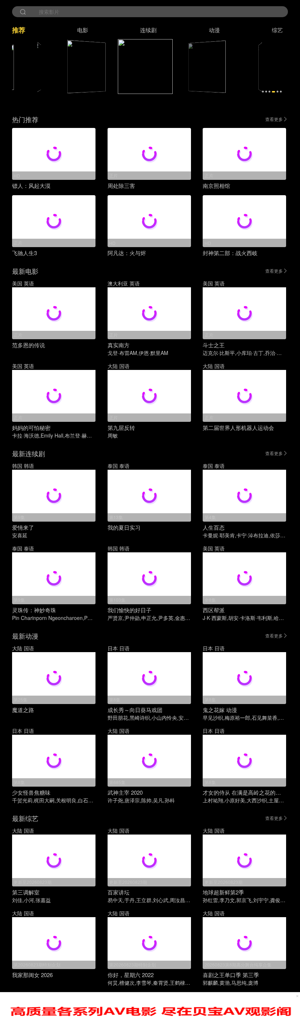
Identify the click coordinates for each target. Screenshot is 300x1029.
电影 (82, 30)
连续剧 (148, 30)
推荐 (18, 30)
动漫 (214, 30)
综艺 (277, 30)
